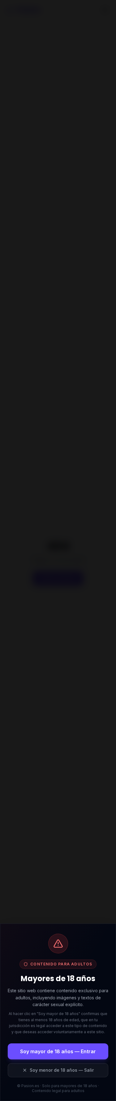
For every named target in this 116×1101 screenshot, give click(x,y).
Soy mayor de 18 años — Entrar (58, 1051)
